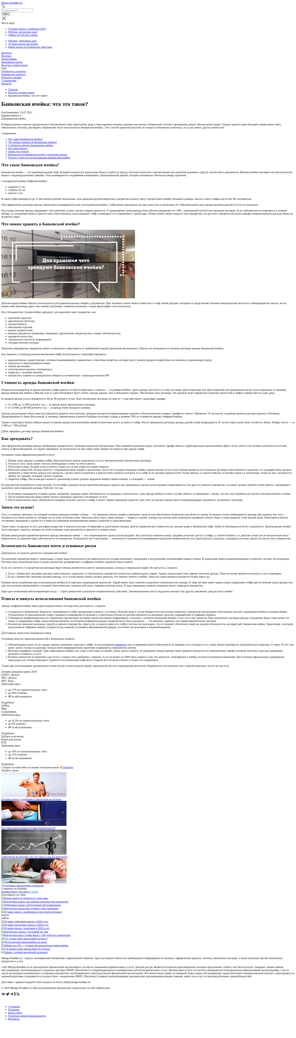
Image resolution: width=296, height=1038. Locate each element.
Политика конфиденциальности (27, 1015)
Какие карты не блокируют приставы (30, 47)
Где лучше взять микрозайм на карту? (26, 938)
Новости (6, 83)
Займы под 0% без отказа (23, 35)
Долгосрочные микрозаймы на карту (25, 942)
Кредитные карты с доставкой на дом (26, 931)
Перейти (68, 767)
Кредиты (6, 52)
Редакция (13, 1009)
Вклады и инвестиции (14, 65)
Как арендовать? (18, 148)
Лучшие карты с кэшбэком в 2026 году (27, 928)
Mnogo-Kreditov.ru (11, 2)
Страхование (8, 80)
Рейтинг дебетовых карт (22, 40)
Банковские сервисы (13, 74)
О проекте (14, 1006)
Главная (12, 89)
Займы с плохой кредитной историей (26, 952)
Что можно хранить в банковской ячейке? (32, 142)
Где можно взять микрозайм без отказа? (27, 948)
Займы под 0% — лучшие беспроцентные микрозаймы (36, 945)
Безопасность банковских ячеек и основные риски (37, 154)
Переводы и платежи (13, 71)
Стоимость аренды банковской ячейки (30, 145)
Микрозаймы (9, 59)
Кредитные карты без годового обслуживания (31, 908)
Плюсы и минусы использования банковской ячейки (39, 157)
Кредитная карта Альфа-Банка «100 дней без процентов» (37, 935)
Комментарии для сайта (19, 891)
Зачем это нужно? (18, 151)
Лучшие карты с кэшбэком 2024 (27, 28)
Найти (6, 14)
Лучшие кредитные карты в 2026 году (26, 924)
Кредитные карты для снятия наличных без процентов (36, 901)
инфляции (121, 644)
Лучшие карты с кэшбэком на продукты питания (32, 911)
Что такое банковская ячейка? (25, 139)
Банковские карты (12, 62)
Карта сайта (15, 1012)
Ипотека (6, 55)
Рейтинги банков (11, 77)
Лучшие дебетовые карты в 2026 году (26, 921)
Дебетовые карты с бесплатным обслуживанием (32, 905)
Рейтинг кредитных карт (22, 31)
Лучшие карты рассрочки (23, 43)
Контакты (14, 1018)
